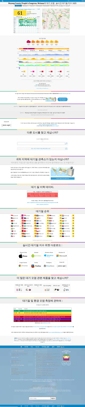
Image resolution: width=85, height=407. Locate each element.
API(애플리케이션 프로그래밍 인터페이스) (19, 372)
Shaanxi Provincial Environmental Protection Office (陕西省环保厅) (42, 386)
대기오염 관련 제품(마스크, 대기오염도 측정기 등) (21, 371)
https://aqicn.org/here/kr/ (42, 109)
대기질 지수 (25, 9)
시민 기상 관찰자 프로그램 (41, 363)
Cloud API (61, 262)
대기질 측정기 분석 (15, 362)
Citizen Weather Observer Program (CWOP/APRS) (42, 385)
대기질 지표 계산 (14, 369)
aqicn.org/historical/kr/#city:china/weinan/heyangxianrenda (42, 202)
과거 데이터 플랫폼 (15, 374)
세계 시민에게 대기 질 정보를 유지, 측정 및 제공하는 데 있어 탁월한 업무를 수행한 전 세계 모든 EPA (47, 354)
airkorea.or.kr (46, 323)
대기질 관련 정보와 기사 (16, 360)
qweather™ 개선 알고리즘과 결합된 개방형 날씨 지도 (46, 362)
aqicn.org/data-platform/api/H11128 (48, 124)
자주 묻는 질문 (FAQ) (17, 365)
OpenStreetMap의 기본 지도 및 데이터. (43, 373)
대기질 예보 (13, 370)
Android (36, 252)
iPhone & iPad (23, 252)
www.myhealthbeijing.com (55, 332)
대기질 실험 (13, 361)
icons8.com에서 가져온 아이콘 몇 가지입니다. (45, 370)
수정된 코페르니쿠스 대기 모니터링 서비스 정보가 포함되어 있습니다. (48, 366)
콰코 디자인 (38, 376)
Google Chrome (23, 262)
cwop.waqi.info (51, 363)
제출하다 (53, 398)
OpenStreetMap (62, 28)
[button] (43, 21)
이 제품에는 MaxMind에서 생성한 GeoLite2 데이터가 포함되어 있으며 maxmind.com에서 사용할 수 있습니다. (48, 357)
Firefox (36, 262)
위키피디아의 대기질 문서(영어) (40, 326)
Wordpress (49, 262)
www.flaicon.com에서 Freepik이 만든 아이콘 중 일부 (46, 368)
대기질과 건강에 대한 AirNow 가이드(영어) (63, 326)
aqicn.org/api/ (55, 125)
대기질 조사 (14, 357)
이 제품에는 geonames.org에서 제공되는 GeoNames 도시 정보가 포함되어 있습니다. (48, 360)
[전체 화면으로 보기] (39, 9)
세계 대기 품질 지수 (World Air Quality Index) (61, 339)
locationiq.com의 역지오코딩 (42, 371)
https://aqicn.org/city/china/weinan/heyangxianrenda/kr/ (42, 114)
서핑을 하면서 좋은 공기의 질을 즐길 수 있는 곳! (45, 375)
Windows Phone (49, 252)
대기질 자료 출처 (14, 368)
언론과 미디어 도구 (15, 354)
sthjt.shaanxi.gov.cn (65, 93)
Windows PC (62, 252)
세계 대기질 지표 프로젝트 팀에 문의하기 (19, 353)
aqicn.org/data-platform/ (42, 204)
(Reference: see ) (39, 316)
